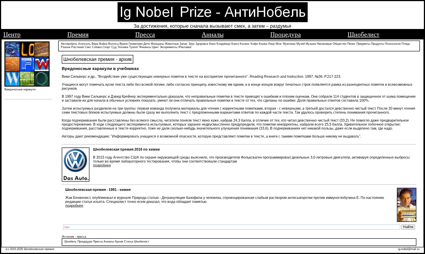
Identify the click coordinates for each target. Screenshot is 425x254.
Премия (78, 34)
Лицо (271, 43)
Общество (339, 43)
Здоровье (201, 43)
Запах (183, 43)
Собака (97, 47)
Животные (172, 43)
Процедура (285, 34)
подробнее (102, 165)
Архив (119, 241)
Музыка (311, 43)
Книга (235, 43)
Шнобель (70, 241)
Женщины (157, 43)
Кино (212, 43)
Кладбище (223, 43)
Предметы (363, 43)
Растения (77, 47)
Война (103, 43)
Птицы (406, 43)
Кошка (263, 43)
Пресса (145, 34)
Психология (393, 43)
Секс (88, 47)
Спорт (106, 47)
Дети (146, 43)
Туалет (133, 47)
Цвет (155, 47)
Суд (114, 47)
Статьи (128, 241)
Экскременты (168, 47)
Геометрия (136, 43)
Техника (123, 47)
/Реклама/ (184, 47)
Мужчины (289, 43)
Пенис (351, 43)
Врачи (124, 43)
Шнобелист (363, 34)
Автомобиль (69, 43)
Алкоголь (84, 43)
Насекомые (324, 43)
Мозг (279, 43)
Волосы (113, 43)
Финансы (145, 47)
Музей (300, 43)
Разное (65, 47)
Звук (191, 43)
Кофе (254, 43)
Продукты (377, 43)
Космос (245, 43)
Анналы (213, 34)
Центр (12, 34)
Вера (95, 43)
